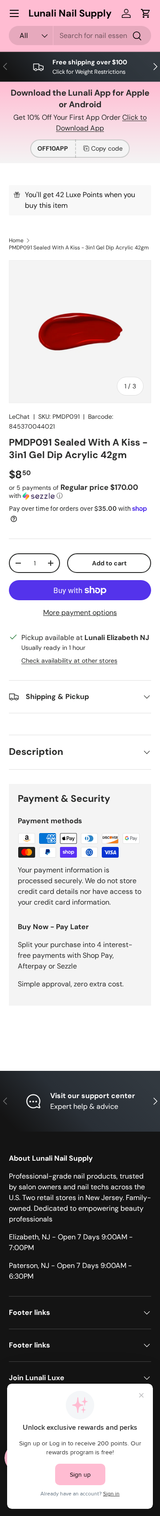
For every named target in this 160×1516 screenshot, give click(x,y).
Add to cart (109, 563)
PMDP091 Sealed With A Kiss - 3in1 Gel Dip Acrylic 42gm (79, 247)
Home (16, 240)
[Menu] (14, 13)
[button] (146, 13)
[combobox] (80, 35)
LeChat (19, 417)
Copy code (107, 148)
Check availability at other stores (69, 661)
